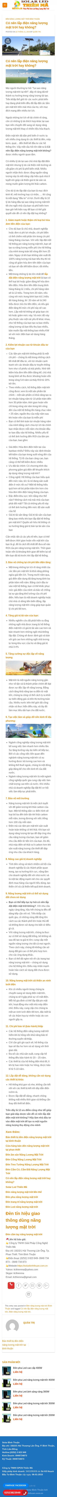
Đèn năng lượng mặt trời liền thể (24, 1192)
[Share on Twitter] (25, 1285)
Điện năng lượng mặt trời (20, 1312)
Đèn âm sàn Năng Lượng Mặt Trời (24, 1154)
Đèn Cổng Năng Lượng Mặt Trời (23, 1159)
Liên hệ (32, 1486)
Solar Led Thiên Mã (16, 1187)
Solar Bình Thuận (11, 1442)
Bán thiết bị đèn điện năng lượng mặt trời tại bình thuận (14, 1345)
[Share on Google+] (46, 1285)
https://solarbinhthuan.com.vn (32, 1265)
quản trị (37, 32)
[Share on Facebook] (18, 1285)
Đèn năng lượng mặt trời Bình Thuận (23, 19)
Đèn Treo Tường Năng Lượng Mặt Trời (27, 1164)
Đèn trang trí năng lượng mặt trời (24, 1202)
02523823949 (12, 1492)
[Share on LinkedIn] (28, 1294)
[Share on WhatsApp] (11, 1285)
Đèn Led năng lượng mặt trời (22, 1207)
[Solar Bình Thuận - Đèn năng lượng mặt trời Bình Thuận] (31, 5)
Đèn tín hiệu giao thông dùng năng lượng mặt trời (23, 1220)
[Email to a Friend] (32, 1285)
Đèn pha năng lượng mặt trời (22, 1197)
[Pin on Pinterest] (39, 1285)
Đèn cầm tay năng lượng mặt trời (24, 1234)
